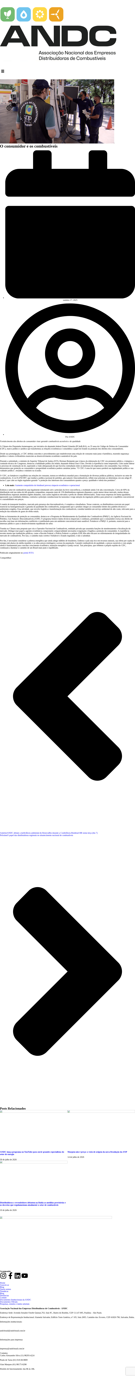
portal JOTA (28, 553)
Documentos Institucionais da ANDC (15, 1300)
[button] (67, 71)
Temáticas (4, 1291)
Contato (3, 1298)
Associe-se (4, 1285)
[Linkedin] (17, 1275)
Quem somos (5, 1289)
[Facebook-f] (10, 1275)
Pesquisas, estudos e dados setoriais (14, 1304)
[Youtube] (24, 1275)
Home (2, 1283)
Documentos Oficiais (9, 1302)
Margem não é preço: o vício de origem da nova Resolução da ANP (97, 1152)
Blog (2, 1287)
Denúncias (4, 1296)
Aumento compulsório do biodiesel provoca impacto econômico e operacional (47, 485)
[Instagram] (3, 1275)
